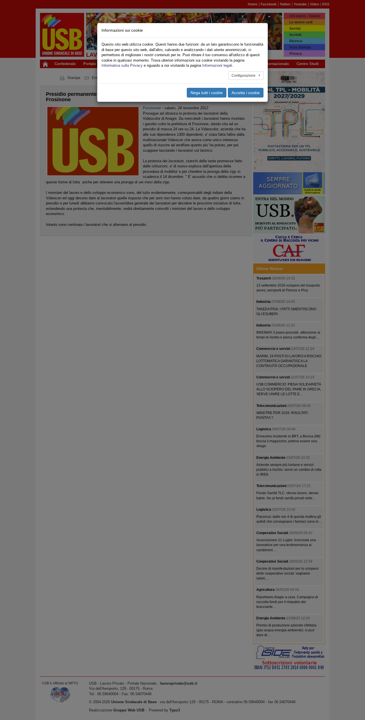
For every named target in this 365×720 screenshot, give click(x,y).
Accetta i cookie (246, 92)
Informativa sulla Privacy (122, 65)
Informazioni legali (217, 65)
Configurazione (244, 76)
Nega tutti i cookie (206, 92)
